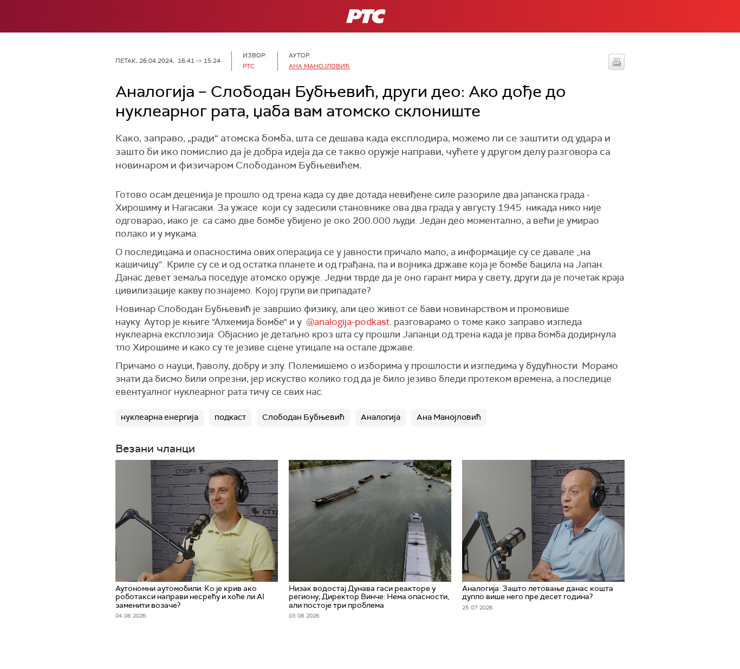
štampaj (616, 62)
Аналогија (380, 417)
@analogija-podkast (348, 322)
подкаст (230, 417)
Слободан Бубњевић (303, 417)
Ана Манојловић (319, 66)
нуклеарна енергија (159, 417)
